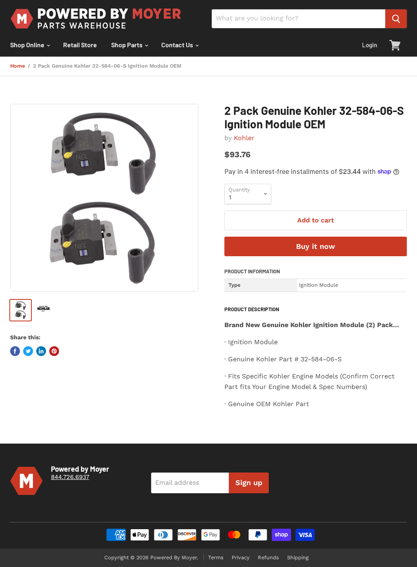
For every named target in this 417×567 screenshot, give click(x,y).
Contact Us (177, 44)
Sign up (248, 482)
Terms (216, 557)
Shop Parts (127, 44)
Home (17, 66)
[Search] (396, 18)
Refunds (268, 557)
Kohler (244, 138)
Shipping (298, 557)
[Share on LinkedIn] (41, 351)
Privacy (241, 557)
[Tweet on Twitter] (28, 351)
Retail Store (80, 44)
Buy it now (315, 246)
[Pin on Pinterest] (54, 351)
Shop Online (28, 44)
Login (369, 44)
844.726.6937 (70, 477)
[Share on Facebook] (15, 351)
